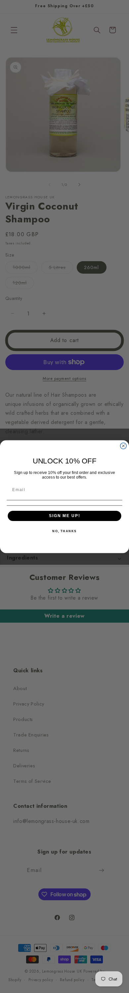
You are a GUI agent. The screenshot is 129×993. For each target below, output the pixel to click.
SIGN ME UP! (64, 515)
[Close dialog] (123, 446)
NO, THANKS (64, 531)
